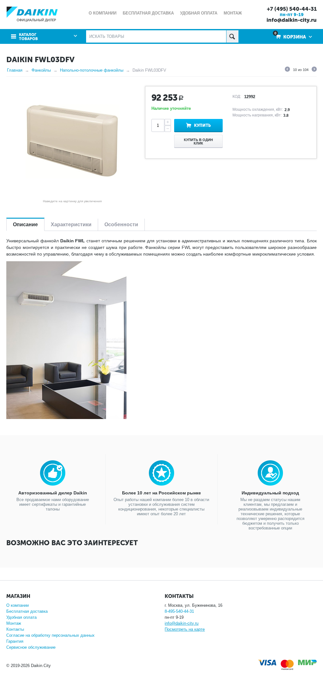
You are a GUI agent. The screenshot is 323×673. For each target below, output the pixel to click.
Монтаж (13, 623)
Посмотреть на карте (185, 629)
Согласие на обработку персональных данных (50, 635)
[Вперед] (314, 70)
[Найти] (232, 36)
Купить (202, 125)
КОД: (236, 96)
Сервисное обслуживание (31, 647)
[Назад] (287, 70)
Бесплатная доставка (27, 611)
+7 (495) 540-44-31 (292, 9)
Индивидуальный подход (270, 492)
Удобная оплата (21, 617)
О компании (17, 605)
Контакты (15, 629)
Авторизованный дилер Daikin (52, 492)
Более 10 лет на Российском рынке (161, 492)
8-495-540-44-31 (179, 611)
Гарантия (14, 641)
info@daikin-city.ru (292, 20)
